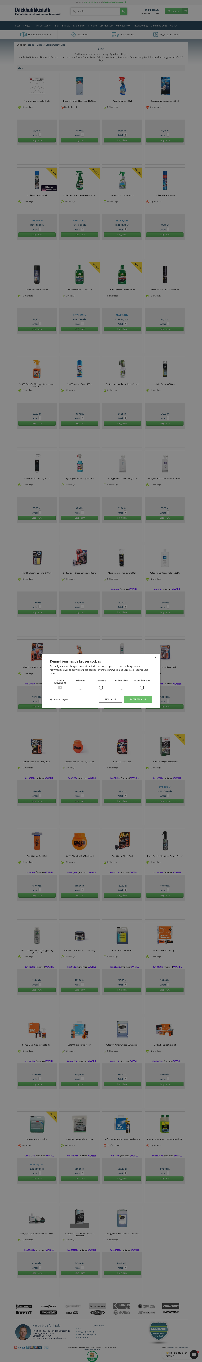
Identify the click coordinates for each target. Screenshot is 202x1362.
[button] (59, 699)
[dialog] (101, 681)
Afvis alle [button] (110, 699)
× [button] (155, 657)
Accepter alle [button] (138, 699)
